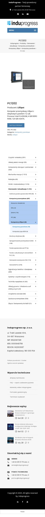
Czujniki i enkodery (16, 157)
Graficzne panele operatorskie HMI (21, 194)
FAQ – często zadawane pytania (21, 383)
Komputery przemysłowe (19, 198)
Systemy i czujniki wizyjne (19, 277)
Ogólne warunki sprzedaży (15, 363)
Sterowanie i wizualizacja (20, 189)
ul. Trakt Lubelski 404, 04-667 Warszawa (23, 10)
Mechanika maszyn (17, 174)
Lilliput (15, 135)
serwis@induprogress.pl (20, 465)
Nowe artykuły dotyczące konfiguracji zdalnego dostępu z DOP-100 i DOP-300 (26, 426)
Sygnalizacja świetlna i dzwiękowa (20, 270)
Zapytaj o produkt (15, 125)
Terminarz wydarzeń (17, 397)
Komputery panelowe (21, 227)
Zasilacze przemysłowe (18, 299)
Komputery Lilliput (18, 222)
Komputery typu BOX (20, 231)
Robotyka (13, 179)
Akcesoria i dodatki (18, 203)
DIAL (13, 208)
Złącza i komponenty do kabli (20, 303)
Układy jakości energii (17, 162)
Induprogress (24, 496)
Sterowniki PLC (15, 265)
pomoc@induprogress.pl (20, 478)
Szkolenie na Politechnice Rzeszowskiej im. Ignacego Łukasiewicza (24, 413)
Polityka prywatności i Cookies (16, 360)
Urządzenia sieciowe (17, 294)
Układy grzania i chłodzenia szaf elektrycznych (19, 287)
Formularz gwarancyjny (18, 392)
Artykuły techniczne (17, 378)
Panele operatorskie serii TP (18, 248)
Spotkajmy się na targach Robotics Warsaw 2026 (24, 439)
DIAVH (14, 213)
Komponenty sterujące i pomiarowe (20, 168)
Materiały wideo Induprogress (20, 387)
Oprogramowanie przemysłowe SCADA (21, 242)
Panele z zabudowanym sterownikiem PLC (21, 254)
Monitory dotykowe (16, 236)
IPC (13, 217)
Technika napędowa (17, 282)
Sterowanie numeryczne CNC (20, 260)
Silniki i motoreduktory (18, 184)
